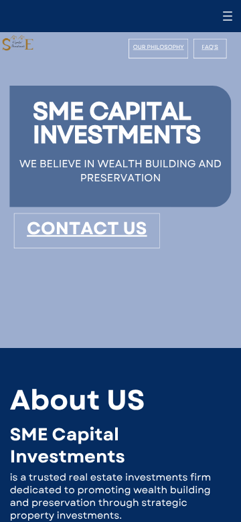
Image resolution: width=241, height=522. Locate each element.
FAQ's (210, 48)
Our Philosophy (158, 48)
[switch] (228, 16)
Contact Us (87, 228)
